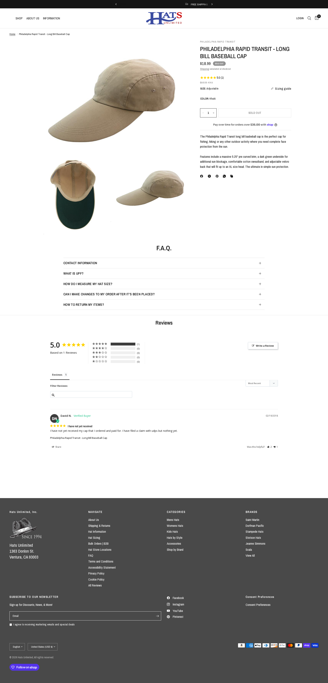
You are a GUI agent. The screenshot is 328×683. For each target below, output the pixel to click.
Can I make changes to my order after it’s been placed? (109, 294)
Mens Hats (173, 520)
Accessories (174, 543)
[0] (316, 18)
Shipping (204, 69)
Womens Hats (175, 526)
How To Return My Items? (83, 304)
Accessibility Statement (102, 567)
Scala (249, 550)
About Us (93, 520)
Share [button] (58, 446)
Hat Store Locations (99, 550)
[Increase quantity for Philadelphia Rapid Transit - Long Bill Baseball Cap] (213, 113)
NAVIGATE (95, 511)
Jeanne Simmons (255, 543)
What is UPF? (73, 273)
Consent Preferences (258, 605)
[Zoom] (180, 48)
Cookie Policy (96, 579)
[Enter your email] (157, 615)
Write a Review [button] (265, 345)
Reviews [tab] (57, 374)
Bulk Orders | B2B (98, 543)
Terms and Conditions (100, 561)
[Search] (309, 18)
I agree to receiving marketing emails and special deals (44, 624)
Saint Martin (252, 520)
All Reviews (95, 585)
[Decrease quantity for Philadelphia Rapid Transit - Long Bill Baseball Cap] (203, 113)
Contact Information (80, 263)
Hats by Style (174, 538)
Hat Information (97, 531)
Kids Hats (172, 531)
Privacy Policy (96, 573)
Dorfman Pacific (255, 526)
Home (12, 34)
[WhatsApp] (225, 176)
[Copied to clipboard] (232, 176)
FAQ (90, 555)
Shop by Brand (175, 550)
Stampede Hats (254, 531)
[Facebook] (202, 176)
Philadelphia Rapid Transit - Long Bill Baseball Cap (78, 438)
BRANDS (251, 511)
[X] (210, 176)
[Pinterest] (218, 176)
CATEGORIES (176, 511)
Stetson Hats (253, 538)
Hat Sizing (94, 538)
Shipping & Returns (99, 526)
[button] (269, 446)
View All (250, 555)
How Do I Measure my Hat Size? (87, 284)
